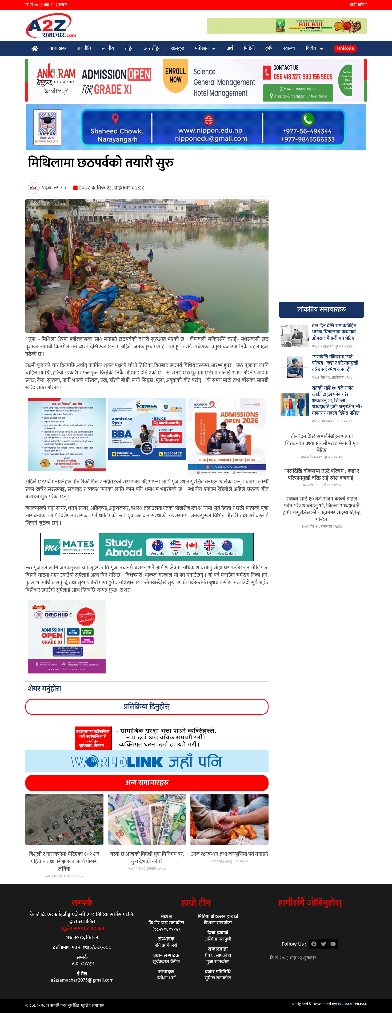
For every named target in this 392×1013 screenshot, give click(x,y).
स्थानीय (108, 49)
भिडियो (249, 49)
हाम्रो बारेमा (358, 5)
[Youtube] (333, 944)
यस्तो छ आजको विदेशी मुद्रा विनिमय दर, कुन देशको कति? (147, 858)
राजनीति (84, 49)
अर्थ (230, 49)
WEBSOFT (352, 1003)
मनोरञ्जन (202, 49)
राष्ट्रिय (129, 49)
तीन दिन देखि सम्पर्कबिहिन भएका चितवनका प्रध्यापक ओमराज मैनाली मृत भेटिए (321, 443)
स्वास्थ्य (289, 49)
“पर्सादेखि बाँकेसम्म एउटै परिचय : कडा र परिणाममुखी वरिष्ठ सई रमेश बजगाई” (321, 475)
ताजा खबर (58, 49)
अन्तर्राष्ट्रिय (152, 49)
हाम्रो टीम (196, 903)
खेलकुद (177, 49)
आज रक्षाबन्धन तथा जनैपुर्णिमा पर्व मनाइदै (229, 854)
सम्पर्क (82, 903)
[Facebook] (314, 944)
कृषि (269, 49)
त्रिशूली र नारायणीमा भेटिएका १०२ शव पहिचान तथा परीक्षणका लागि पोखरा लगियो (64, 862)
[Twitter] (323, 944)
